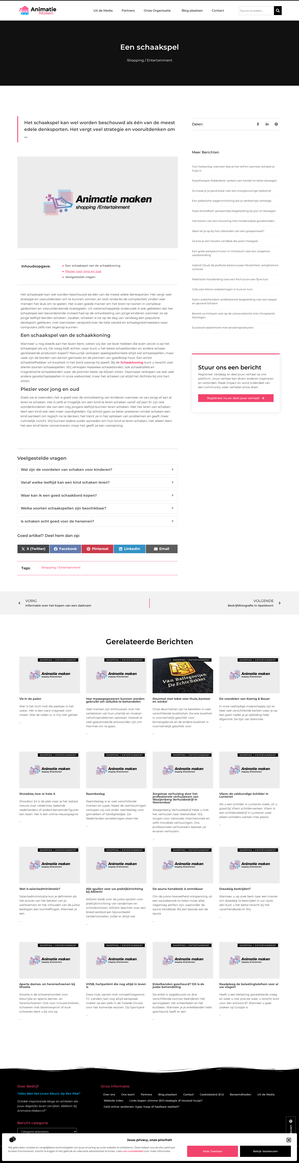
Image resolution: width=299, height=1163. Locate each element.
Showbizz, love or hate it (37, 794)
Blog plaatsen (192, 10)
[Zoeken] (278, 10)
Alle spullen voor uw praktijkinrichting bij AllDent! (114, 890)
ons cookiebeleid (132, 1151)
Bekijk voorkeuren (265, 1151)
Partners (128, 10)
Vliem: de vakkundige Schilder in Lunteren (243, 795)
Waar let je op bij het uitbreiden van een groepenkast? (228, 231)
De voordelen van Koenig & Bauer (244, 699)
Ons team (128, 1094)
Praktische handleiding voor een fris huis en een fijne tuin (230, 279)
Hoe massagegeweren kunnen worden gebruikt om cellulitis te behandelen (115, 700)
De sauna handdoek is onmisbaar (178, 889)
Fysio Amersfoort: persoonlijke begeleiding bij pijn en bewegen (234, 210)
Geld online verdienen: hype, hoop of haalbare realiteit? (141, 1106)
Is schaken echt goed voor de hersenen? (97, 521)
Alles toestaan (213, 1151)
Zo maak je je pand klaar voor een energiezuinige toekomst (231, 190)
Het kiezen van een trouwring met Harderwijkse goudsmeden (233, 220)
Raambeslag (95, 794)
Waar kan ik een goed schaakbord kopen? (97, 495)
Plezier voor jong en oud (83, 271)
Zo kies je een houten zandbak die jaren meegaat (225, 241)
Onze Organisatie (157, 10)
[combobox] (256, 10)
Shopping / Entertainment (149, 60)
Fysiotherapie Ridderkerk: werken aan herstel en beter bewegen (234, 180)
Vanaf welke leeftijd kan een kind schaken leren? (97, 482)
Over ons (109, 1094)
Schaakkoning (131, 362)
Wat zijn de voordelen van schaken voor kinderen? (97, 470)
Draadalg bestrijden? (235, 889)
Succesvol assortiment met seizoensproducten (223, 327)
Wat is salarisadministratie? (39, 889)
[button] (289, 1140)
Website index (113, 1100)
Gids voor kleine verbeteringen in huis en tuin (222, 289)
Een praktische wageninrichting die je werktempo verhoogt (231, 200)
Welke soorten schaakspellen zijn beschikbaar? (97, 508)
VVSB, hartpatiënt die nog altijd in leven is (116, 985)
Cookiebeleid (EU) (212, 1094)
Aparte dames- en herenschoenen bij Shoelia (47, 985)
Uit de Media (103, 10)
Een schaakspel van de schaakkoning (92, 265)
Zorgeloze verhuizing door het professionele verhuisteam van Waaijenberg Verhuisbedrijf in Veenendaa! (176, 798)
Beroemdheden (240, 1094)
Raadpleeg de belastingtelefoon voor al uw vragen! (248, 985)
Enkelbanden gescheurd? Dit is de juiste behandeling (178, 985)
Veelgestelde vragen (80, 277)
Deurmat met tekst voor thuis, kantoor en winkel (181, 700)
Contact (218, 10)
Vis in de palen (30, 699)
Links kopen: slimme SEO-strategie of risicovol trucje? (165, 1100)
